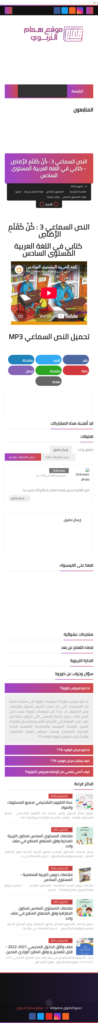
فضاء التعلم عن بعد (33, 191)
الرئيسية (77, 91)
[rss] (72, 10)
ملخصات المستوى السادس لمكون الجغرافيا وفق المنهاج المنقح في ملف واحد (41, 913)
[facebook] (57, 10)
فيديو (18, 191)
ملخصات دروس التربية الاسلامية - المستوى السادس (46, 877)
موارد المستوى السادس (74, 197)
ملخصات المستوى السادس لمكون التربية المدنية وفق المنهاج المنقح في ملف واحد (40, 840)
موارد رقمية (53, 197)
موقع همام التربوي (30, 1007)
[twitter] (64, 10)
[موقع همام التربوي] (49, 36)
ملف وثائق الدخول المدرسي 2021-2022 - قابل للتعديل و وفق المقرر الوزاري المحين (39, 949)
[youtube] (49, 1016)
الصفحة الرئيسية (78, 191)
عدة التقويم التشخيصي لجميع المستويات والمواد (40, 805)
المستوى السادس (55, 191)
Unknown (59, 470)
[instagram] (80, 10)
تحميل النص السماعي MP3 (49, 336)
